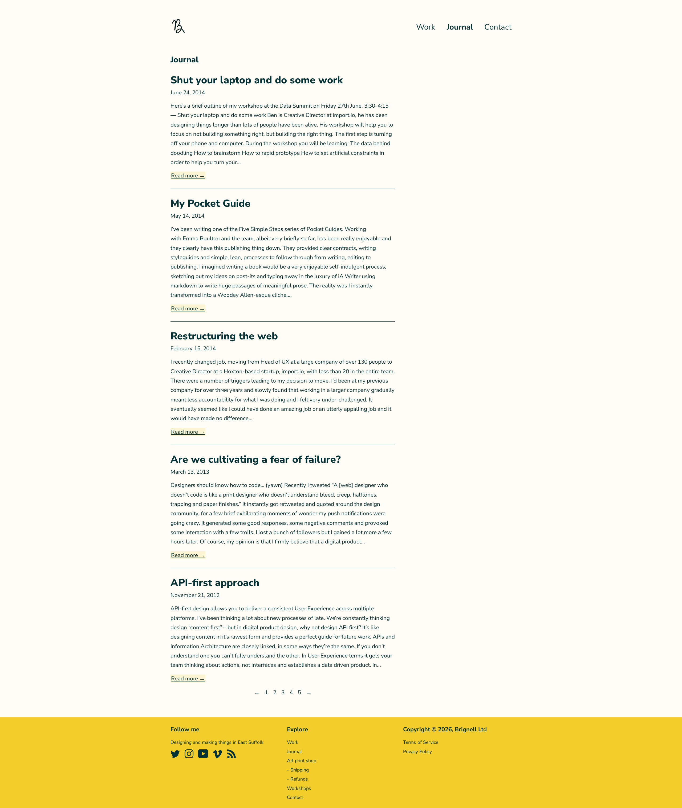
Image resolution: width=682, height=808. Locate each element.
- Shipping (298, 770)
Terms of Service (420, 742)
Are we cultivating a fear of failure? (255, 459)
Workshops (299, 788)
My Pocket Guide (210, 203)
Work (425, 27)
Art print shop (301, 760)
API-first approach (214, 583)
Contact (498, 27)
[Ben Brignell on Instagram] (190, 756)
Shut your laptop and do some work (256, 80)
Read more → (188, 175)
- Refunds (297, 779)
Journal (460, 27)
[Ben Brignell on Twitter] (176, 756)
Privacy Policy (417, 751)
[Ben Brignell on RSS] (232, 756)
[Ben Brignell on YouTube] (204, 756)
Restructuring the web (224, 336)
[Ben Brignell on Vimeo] (218, 756)
